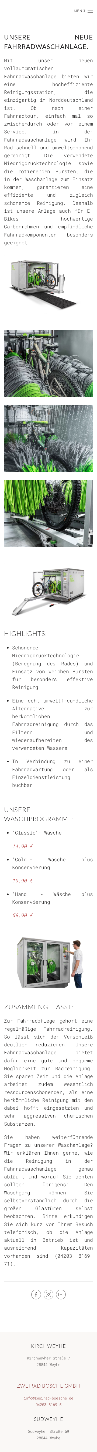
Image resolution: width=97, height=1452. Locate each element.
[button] (83, 11)
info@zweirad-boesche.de (48, 1398)
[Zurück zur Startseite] (1, 11)
